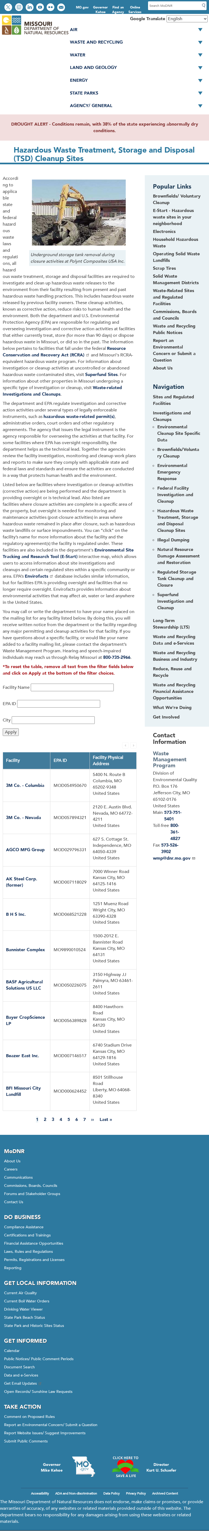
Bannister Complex (25, 950)
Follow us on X (9, 7)
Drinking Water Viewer (23, 1309)
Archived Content (165, 1493)
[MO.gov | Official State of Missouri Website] (83, 1467)
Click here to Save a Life (125, 1467)
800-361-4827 (175, 832)
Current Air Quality (20, 1293)
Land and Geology (93, 68)
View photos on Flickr (51, 7)
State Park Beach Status (24, 1317)
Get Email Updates (20, 1383)
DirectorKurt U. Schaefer (161, 1467)
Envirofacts (36, 576)
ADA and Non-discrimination (76, 1493)
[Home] (35, 35)
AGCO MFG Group (25, 850)
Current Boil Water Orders (26, 1301)
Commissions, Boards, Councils (30, 1185)
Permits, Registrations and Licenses (34, 1259)
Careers (10, 1169)
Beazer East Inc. (22, 1056)
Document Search (19, 1367)
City (7, 720)
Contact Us (13, 1202)
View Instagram (19, 7)
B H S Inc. (16, 914)
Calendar (12, 1350)
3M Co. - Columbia (25, 786)
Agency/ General (91, 106)
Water (77, 55)
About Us (163, 368)
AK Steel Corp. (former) (21, 882)
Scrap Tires (164, 268)
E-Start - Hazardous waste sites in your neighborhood (173, 217)
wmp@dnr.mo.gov (171, 858)
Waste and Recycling (96, 42)
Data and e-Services (21, 1375)
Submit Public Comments (26, 1441)
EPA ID (9, 704)
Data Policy (111, 1493)
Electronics (164, 232)
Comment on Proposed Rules (29, 1416)
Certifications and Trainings (27, 1235)
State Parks (84, 93)
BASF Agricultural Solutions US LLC (24, 985)
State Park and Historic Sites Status (34, 1325)
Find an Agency (118, 9)
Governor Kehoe (100, 9)
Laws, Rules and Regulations (28, 1251)
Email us (61, 7)
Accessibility (40, 1493)
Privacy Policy (136, 1493)
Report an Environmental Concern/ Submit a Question (50, 1424)
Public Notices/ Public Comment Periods (38, 1359)
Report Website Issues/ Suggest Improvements (44, 1433)
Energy (79, 80)
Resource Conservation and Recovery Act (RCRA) (64, 351)
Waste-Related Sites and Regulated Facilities (173, 297)
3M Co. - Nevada (23, 818)
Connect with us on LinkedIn (30, 7)
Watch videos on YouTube (40, 7)
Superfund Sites (101, 375)
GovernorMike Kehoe (52, 1467)
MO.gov (82, 7)
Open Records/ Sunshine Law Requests (38, 1391)
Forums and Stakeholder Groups (32, 1193)
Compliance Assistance (24, 1227)
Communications (18, 1177)
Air (73, 30)
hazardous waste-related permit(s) (79, 417)
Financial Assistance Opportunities (33, 1243)
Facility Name (16, 687)
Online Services (135, 9)
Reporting (12, 1268)
